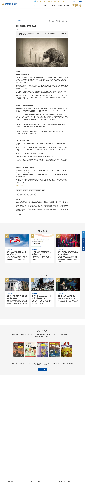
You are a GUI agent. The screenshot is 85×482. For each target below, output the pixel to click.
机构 (39, 5)
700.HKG (25, 190)
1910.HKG (19, 190)
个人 (34, 5)
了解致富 (60, 5)
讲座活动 (42, 369)
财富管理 (46, 5)
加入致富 (66, 5)
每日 (43, 190)
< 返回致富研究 (19, 214)
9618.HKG (31, 190)
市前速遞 (38, 190)
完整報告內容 (19, 185)
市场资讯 (54, 5)
